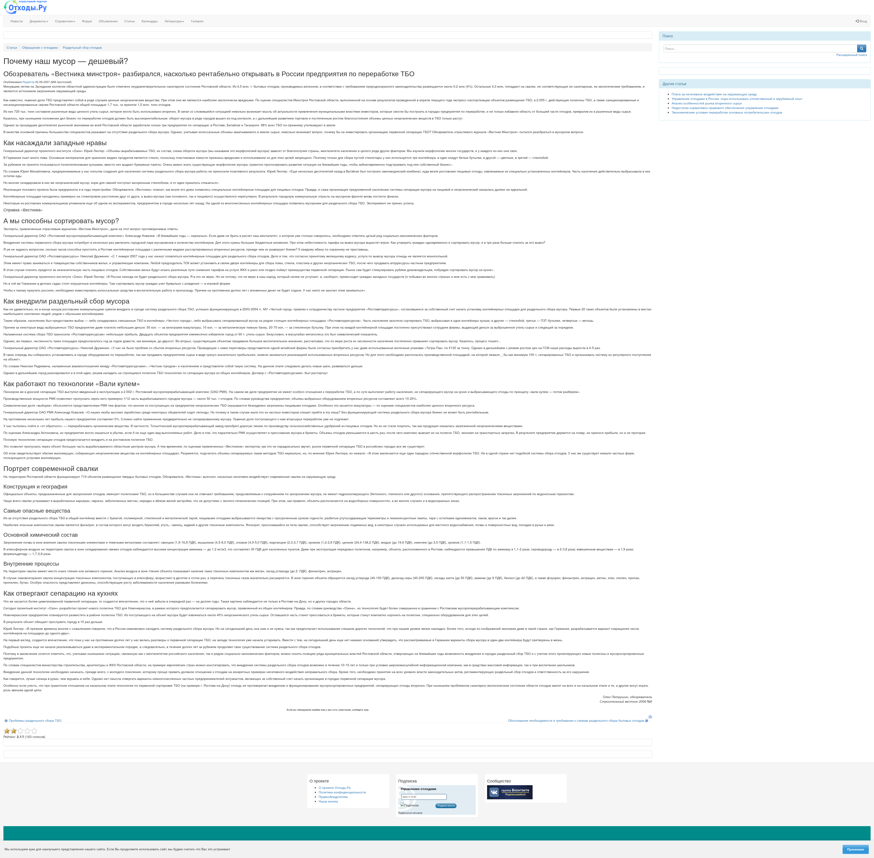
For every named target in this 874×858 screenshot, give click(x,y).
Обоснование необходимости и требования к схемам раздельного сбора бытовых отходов (576, 720)
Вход (863, 21)
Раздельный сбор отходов (82, 47)
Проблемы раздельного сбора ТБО (35, 720)
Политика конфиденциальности (342, 792)
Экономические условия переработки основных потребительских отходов (727, 112)
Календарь (150, 21)
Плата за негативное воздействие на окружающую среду (714, 94)
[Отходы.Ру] (25, 7)
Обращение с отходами (40, 47)
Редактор (29, 82)
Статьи (129, 21)
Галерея (197, 21)
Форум (87, 21)
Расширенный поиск (851, 54)
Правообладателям (333, 796)
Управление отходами (418, 789)
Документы (38, 21)
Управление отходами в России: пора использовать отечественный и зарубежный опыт (737, 98)
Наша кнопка (328, 801)
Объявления (108, 21)
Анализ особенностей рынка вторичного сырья (707, 103)
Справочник (64, 21)
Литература (173, 21)
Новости (16, 21)
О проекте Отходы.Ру (335, 787)
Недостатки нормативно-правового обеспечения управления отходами (725, 107)
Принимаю (855, 849)
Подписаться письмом (410, 813)
